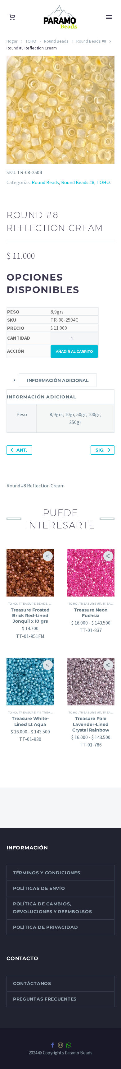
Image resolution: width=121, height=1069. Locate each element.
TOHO (30, 41)
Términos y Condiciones (46, 873)
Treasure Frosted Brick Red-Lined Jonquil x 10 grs (30, 615)
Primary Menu (108, 17)
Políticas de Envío (39, 888)
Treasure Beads (33, 603)
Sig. (100, 450)
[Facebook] (52, 1045)
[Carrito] (12, 17)
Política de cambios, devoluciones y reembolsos (52, 907)
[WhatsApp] (68, 1045)
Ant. (21, 450)
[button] (48, 556)
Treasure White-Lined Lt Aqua (30, 721)
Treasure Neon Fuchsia (91, 612)
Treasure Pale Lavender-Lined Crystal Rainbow (90, 724)
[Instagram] (60, 1045)
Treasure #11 (90, 603)
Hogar (12, 41)
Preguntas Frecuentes (45, 999)
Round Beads (56, 41)
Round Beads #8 (91, 41)
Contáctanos (32, 983)
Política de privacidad (45, 927)
